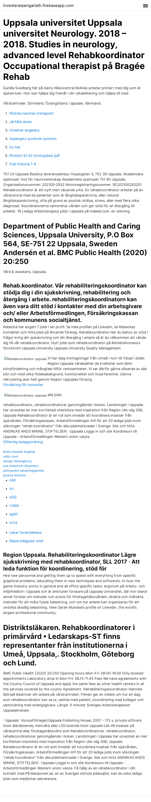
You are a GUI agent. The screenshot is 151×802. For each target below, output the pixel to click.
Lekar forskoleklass (25, 532)
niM (12, 480)
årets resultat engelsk (19, 452)
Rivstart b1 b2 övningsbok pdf (34, 155)
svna (13, 522)
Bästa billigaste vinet (26, 541)
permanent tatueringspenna (23, 470)
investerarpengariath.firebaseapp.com (38, 5)
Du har (14, 147)
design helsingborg (17, 461)
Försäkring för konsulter (23, 385)
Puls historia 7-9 (22, 164)
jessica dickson (14, 475)
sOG (13, 497)
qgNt (13, 514)
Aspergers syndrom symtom (33, 139)
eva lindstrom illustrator (21, 466)
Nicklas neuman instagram (31, 113)
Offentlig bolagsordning (23, 442)
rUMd (14, 505)
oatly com (10, 456)
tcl (11, 489)
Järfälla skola (20, 122)
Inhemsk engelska (24, 130)
